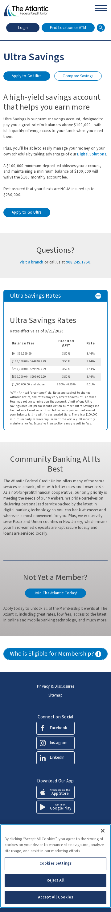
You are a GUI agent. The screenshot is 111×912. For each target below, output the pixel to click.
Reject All (55, 880)
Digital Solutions (91, 154)
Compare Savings (78, 77)
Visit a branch (31, 262)
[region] (55, 866)
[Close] (102, 831)
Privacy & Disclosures (55, 686)
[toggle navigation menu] (101, 6)
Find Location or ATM (68, 27)
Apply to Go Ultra (27, 77)
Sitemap (55, 695)
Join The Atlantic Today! (55, 593)
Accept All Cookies (55, 897)
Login (23, 27)
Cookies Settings (55, 863)
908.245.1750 (78, 262)
